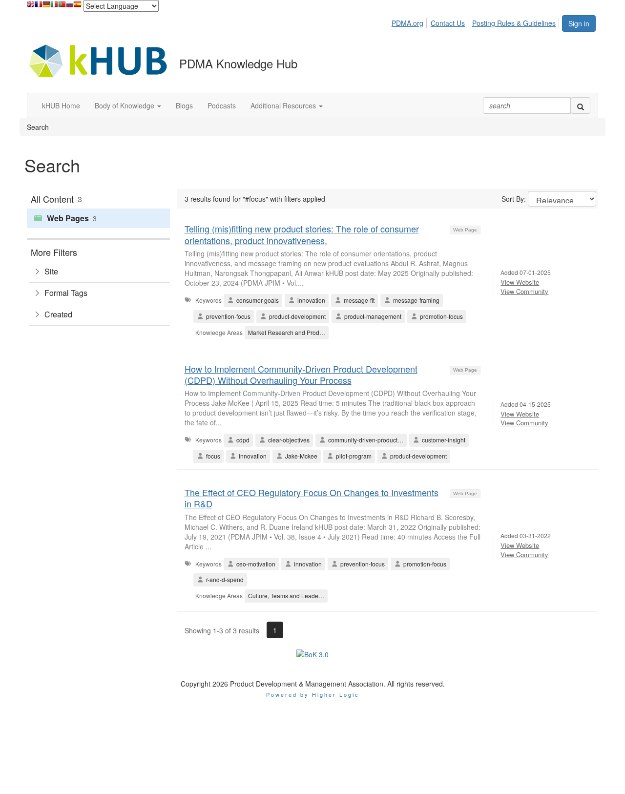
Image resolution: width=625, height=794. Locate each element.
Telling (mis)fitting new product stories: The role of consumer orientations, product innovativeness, (302, 234)
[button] (127, 105)
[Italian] (54, 6)
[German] (46, 6)
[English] (31, 6)
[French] (38, 6)
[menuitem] (410, 21)
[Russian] (70, 6)
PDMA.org (407, 23)
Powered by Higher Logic (312, 694)
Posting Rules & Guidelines (514, 23)
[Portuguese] (62, 6)
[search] (580, 105)
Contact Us (448, 23)
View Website (519, 282)
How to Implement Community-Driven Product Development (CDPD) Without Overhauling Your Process (301, 374)
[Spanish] (78, 6)
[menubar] (476, 21)
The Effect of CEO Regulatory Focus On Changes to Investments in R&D (311, 498)
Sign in (578, 23)
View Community (524, 291)
